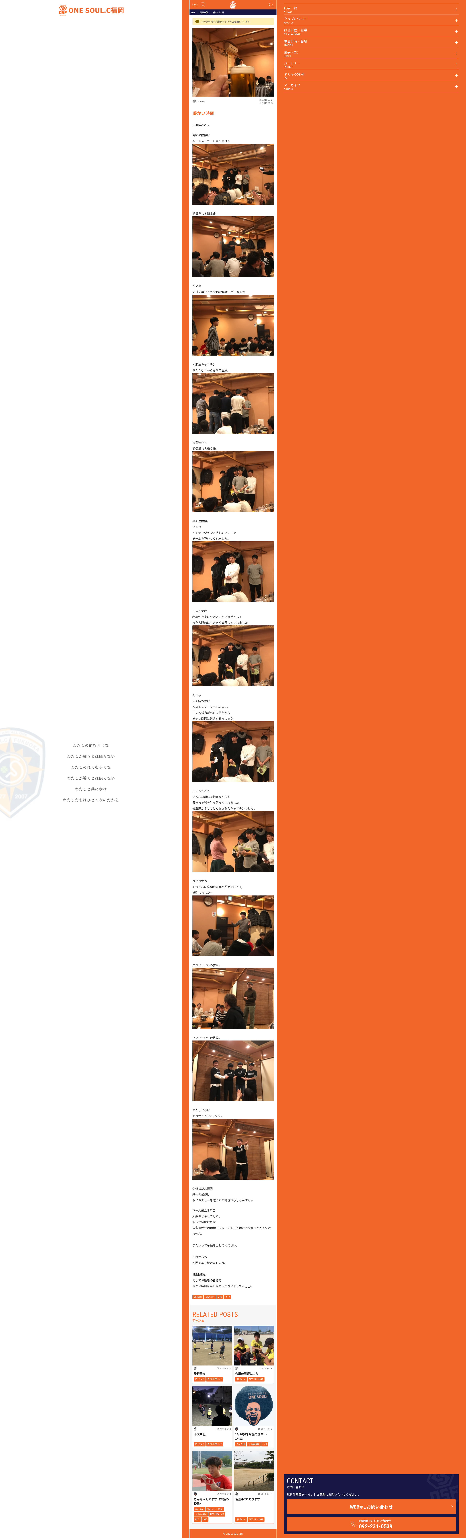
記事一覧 (204, 12)
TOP (193, 12)
